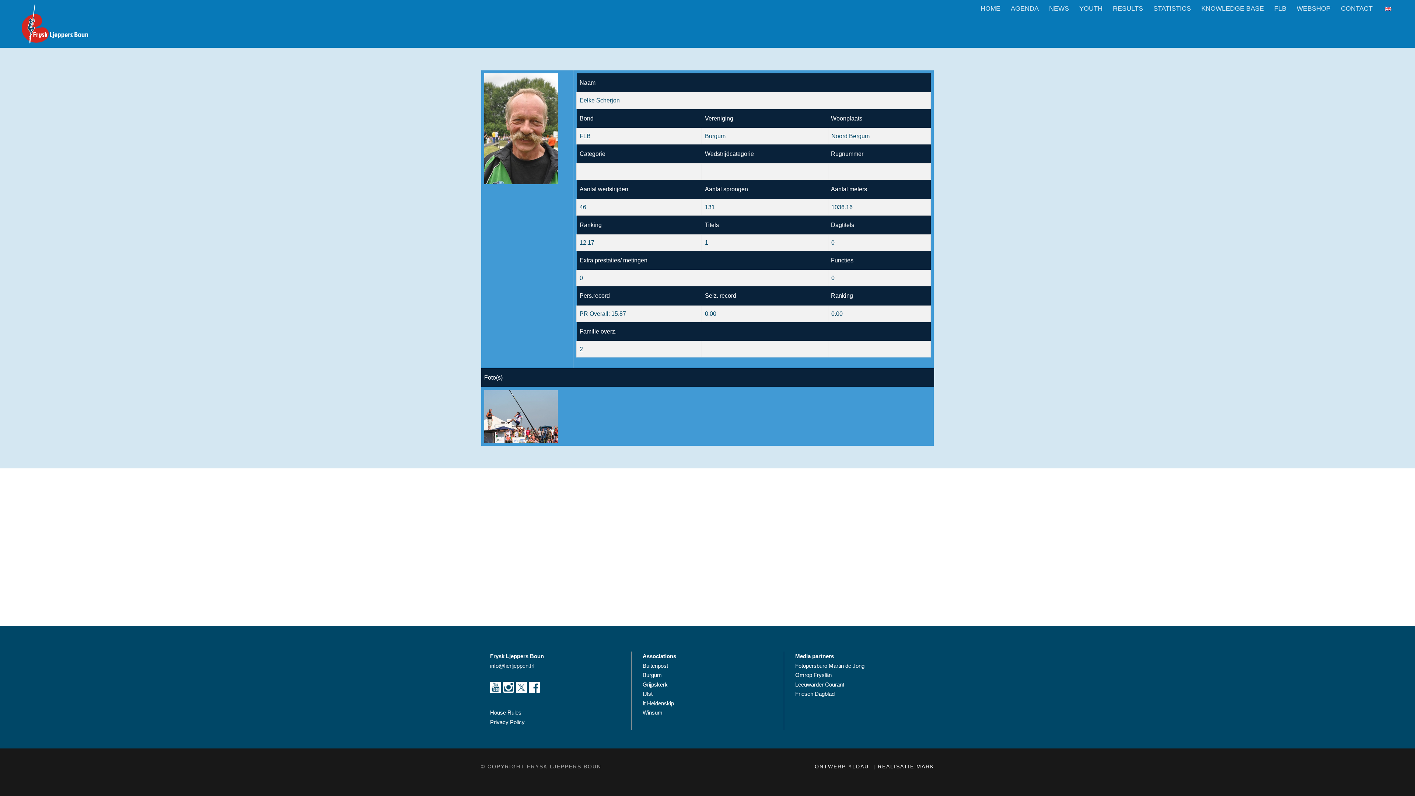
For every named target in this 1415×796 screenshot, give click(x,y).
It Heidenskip (658, 703)
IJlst (648, 694)
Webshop (1314, 8)
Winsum (653, 712)
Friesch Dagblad (815, 694)
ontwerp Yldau (843, 766)
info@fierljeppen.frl (512, 666)
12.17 (587, 243)
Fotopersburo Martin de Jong (829, 666)
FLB (1280, 8)
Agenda (1025, 8)
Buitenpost (655, 666)
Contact (1357, 8)
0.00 (837, 314)
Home (990, 8)
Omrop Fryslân (814, 675)
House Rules (505, 712)
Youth (1091, 8)
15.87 (618, 314)
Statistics (1172, 8)
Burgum (652, 675)
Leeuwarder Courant (820, 684)
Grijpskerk (655, 684)
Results (1128, 8)
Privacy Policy (507, 722)
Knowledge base (1232, 8)
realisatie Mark (906, 766)
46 (583, 207)
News (1059, 8)
